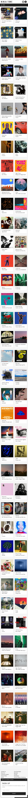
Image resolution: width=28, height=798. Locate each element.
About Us (3, 773)
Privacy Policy (4, 775)
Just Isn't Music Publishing (20, 777)
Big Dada (16, 773)
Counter (15, 774)
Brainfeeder (16, 775)
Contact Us (3, 771)
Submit (14, 793)
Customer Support (5, 774)
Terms (2, 777)
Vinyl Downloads (17, 771)
